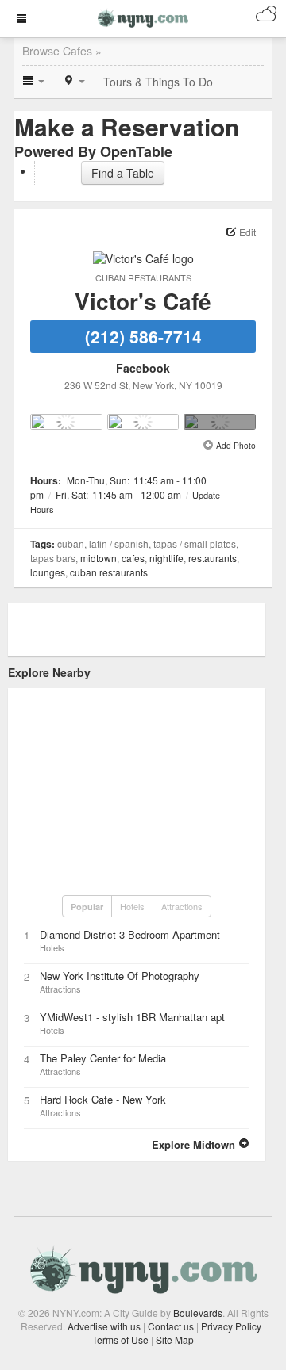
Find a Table (122, 173)
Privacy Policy (231, 1326)
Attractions (182, 906)
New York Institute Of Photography (119, 975)
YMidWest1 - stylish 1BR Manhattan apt (132, 1016)
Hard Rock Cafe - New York (103, 1099)
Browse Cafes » (62, 51)
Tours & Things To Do (158, 82)
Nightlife (166, 557)
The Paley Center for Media (103, 1058)
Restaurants (212, 557)
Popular (87, 907)
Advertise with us (104, 1326)
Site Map (175, 1339)
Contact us (171, 1326)
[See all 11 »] (220, 422)
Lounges (47, 572)
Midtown (98, 557)
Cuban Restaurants (143, 277)
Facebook (143, 368)
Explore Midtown (195, 1144)
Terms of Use (120, 1339)
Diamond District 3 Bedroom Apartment (130, 934)
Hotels (132, 906)
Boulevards (197, 1312)
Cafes (133, 557)
